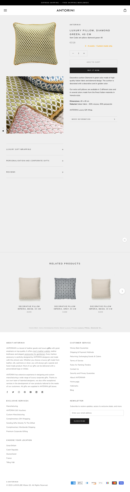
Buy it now (94, 70)
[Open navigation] (5, 10)
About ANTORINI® (77, 377)
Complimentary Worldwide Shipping (20, 427)
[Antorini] (65, 10)
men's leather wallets (41, 351)
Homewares (49, 328)
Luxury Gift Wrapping (18, 149)
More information (81, 119)
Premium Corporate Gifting (17, 431)
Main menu (39, 328)
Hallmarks (74, 386)
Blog (72, 390)
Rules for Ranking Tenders (80, 365)
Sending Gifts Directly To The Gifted (20, 423)
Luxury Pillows (71, 328)
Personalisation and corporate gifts (27, 161)
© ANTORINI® (12, 482)
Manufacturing (12, 406)
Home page (74, 381)
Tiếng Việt (10, 462)
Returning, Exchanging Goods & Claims (85, 356)
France (9, 458)
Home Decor (59, 328)
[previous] (8, 291)
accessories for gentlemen (34, 354)
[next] (122, 291)
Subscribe (79, 421)
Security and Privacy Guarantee (82, 373)
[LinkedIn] (36, 391)
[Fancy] (42, 391)
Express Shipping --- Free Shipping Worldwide (65, 2)
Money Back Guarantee (79, 348)
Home (31, 328)
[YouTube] (30, 391)
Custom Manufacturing (15, 414)
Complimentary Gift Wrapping (18, 419)
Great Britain (11, 445)
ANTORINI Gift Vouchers (16, 410)
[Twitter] (13, 391)
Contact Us (74, 369)
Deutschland (11, 454)
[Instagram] (19, 391)
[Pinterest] (25, 391)
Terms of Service (76, 360)
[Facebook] (7, 391)
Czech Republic (12, 450)
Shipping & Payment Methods (82, 352)
